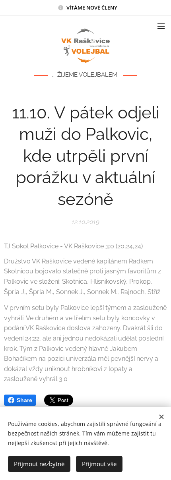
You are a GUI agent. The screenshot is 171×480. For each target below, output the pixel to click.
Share (24, 400)
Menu (161, 26)
